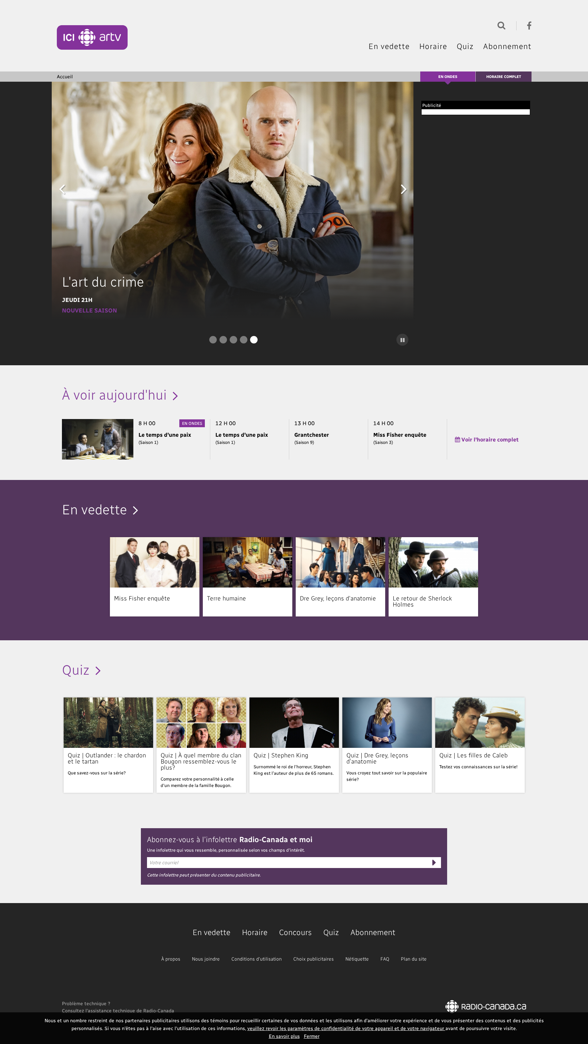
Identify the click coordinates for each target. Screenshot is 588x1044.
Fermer (312, 1036)
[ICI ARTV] (92, 37)
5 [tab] (254, 339)
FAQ (384, 959)
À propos (170, 959)
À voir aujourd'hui (114, 394)
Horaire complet (503, 76)
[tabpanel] (233, 201)
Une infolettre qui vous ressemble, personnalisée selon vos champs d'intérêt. (226, 849)
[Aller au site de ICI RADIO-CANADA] (485, 1006)
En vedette (389, 46)
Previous (62, 188)
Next (404, 188)
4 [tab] (243, 339)
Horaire (433, 46)
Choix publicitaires (313, 959)
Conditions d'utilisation (256, 959)
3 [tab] (233, 339)
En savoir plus (284, 1036)
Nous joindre (206, 959)
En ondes (447, 76)
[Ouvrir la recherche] (499, 24)
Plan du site (414, 959)
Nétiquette (357, 959)
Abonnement (507, 46)
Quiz (465, 46)
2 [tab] (223, 339)
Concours (295, 931)
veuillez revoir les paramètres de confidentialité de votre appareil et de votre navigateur (346, 1028)
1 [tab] (213, 339)
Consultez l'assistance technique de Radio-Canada (118, 1010)
